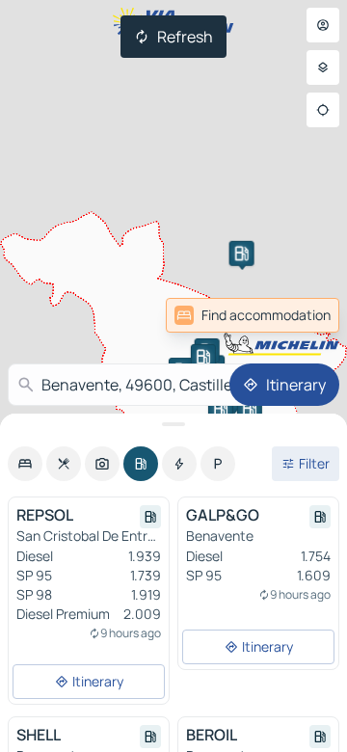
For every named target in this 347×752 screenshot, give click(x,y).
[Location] (323, 110)
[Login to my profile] (323, 25)
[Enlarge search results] (173, 424)
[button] (241, 253)
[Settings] (323, 67)
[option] (25, 463)
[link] (252, 315)
